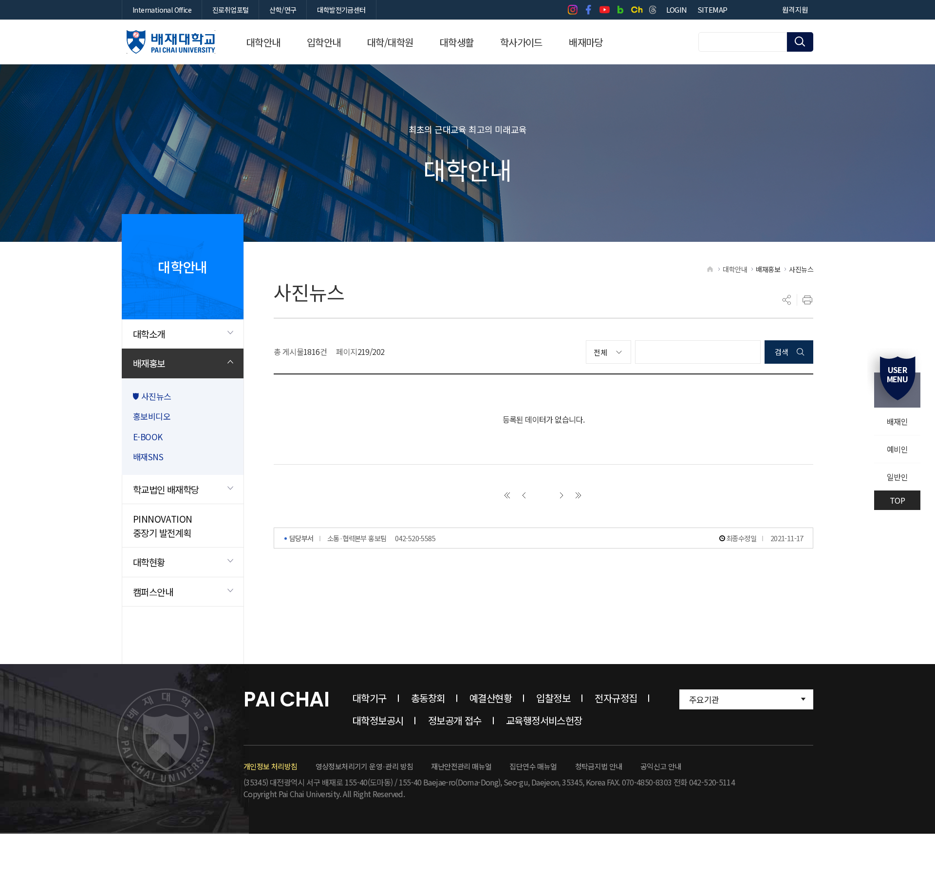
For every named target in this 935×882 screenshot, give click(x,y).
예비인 (897, 449)
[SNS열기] (787, 300)
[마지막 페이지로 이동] (578, 495)
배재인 (897, 421)
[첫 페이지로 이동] (507, 495)
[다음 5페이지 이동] (561, 495)
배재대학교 (171, 42)
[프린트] (807, 300)
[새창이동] (572, 10)
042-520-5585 (415, 538)
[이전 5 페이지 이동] (524, 495)
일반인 (897, 477)
